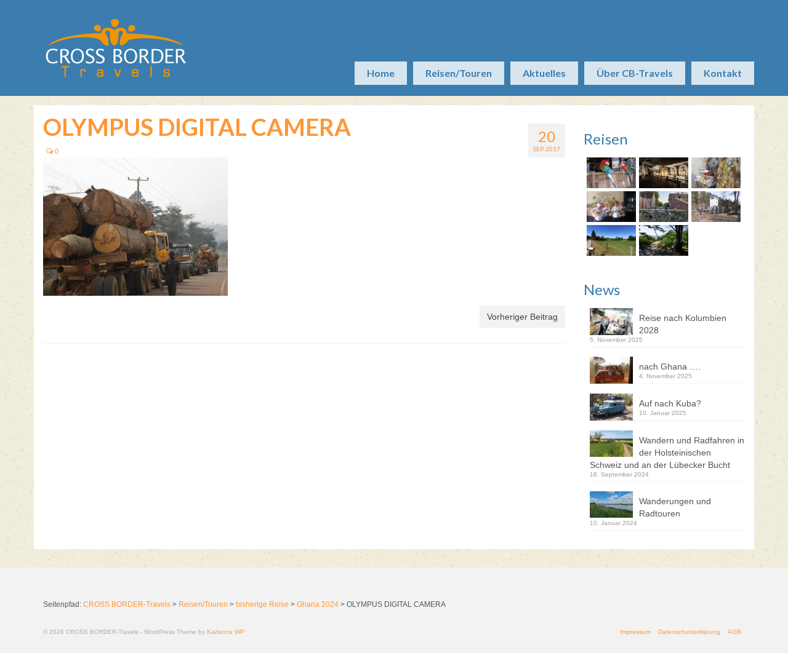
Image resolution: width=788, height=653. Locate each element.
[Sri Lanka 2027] (662, 172)
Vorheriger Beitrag (522, 317)
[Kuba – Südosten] (610, 206)
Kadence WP (225, 631)
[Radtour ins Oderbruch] (662, 206)
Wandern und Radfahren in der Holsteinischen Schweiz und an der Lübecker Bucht (667, 452)
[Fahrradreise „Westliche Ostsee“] (662, 240)
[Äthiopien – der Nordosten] (714, 172)
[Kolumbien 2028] (610, 172)
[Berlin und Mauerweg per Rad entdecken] (714, 206)
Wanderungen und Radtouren (675, 507)
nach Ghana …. (670, 366)
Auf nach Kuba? (670, 403)
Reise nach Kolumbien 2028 (682, 324)
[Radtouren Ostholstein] (610, 240)
